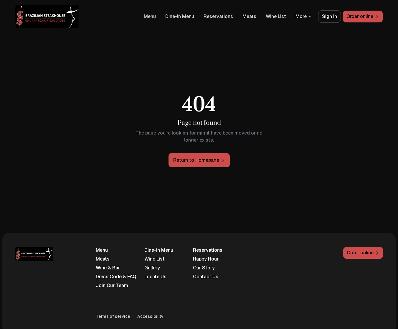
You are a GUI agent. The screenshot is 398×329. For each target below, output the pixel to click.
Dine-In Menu (179, 16)
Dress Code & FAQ (116, 277)
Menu (150, 16)
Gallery (152, 268)
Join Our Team (112, 285)
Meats (249, 16)
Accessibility (150, 316)
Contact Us (205, 277)
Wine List (276, 16)
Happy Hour (206, 259)
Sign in (329, 16)
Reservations (218, 16)
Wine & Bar (108, 268)
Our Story (204, 268)
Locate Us (155, 277)
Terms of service (113, 316)
